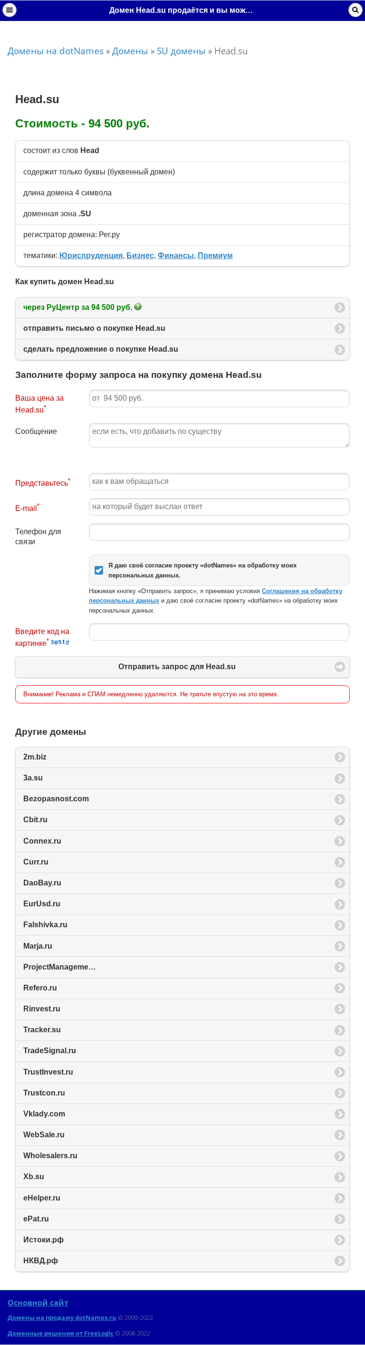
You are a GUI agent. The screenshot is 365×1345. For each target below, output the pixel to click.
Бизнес (140, 255)
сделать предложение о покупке (100, 349)
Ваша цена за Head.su (39, 404)
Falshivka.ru (45, 925)
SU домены (181, 50)
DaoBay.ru (42, 883)
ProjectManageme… (59, 967)
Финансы (176, 255)
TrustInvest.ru (48, 1072)
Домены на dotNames (56, 50)
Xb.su (33, 1176)
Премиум (215, 255)
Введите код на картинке (42, 637)
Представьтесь (42, 482)
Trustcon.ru (44, 1093)
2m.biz (35, 757)
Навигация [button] (9, 10)
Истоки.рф (43, 1240)
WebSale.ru (44, 1135)
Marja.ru (37, 946)
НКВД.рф (40, 1261)
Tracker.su (42, 1030)
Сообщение (36, 431)
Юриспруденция (91, 255)
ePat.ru (36, 1219)
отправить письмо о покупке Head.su (94, 328)
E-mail (27, 507)
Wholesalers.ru (50, 1156)
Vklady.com (44, 1114)
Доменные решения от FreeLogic (61, 1333)
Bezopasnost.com (56, 799)
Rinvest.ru (41, 1009)
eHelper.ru (41, 1198)
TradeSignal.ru (49, 1051)
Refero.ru (40, 988)
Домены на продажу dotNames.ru (62, 1317)
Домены (130, 50)
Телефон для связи (38, 537)
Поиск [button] (355, 10)
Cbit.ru (35, 820)
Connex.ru (42, 841)
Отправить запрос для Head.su (177, 667)
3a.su (33, 778)
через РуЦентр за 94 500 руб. (78, 307)
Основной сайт (38, 1302)
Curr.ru (35, 862)
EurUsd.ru (41, 904)
